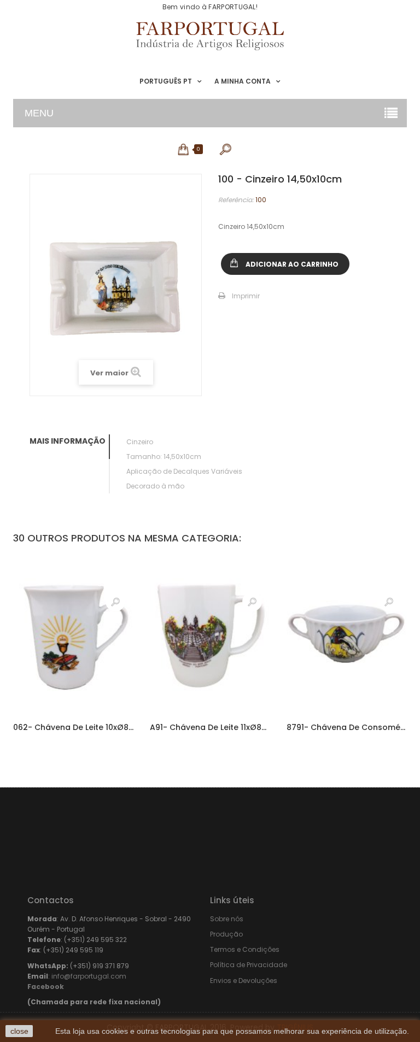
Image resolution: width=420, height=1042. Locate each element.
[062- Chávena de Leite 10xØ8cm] (73, 633)
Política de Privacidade (248, 964)
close (19, 1031)
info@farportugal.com (88, 976)
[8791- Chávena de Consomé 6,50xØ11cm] (347, 633)
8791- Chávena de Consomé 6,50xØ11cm (347, 727)
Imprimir (246, 296)
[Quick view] (115, 601)
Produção (226, 934)
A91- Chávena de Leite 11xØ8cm (210, 727)
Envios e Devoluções (243, 980)
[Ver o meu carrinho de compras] (184, 149)
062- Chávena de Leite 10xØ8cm (73, 727)
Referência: (236, 199)
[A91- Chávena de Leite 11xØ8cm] (210, 633)
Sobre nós (226, 918)
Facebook (45, 986)
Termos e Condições (244, 949)
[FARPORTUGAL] (210, 36)
